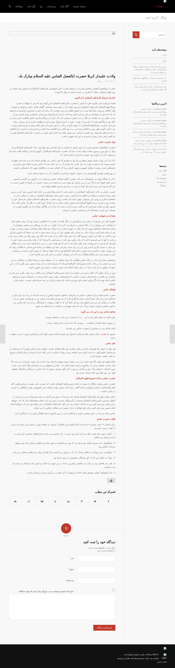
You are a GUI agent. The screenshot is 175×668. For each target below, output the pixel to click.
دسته (164, 174)
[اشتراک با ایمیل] (15, 501)
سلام (164, 60)
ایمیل (70, 569)
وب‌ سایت (69, 580)
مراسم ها (161, 182)
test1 (164, 55)
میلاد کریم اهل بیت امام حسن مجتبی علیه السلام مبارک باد (149, 133)
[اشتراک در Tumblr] (55, 501)
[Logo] (161, 6)
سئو (141, 658)
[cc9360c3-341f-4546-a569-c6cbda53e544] (62, 51)
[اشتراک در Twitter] (95, 501)
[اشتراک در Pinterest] (81, 501)
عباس (104, 334)
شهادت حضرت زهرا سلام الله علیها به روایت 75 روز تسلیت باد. (149, 142)
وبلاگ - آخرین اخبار (155, 17)
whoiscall (162, 149)
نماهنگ (163, 185)
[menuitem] (79, 6)
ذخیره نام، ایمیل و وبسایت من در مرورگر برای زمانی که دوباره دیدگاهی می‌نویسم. (45, 592)
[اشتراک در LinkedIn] (68, 501)
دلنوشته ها (161, 178)
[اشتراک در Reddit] (28, 501)
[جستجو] (9, 6)
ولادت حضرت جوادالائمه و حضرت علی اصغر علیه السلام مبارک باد (149, 112)
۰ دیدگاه (100, 81)
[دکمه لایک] (111, 480)
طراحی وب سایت (151, 658)
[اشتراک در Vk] (42, 501)
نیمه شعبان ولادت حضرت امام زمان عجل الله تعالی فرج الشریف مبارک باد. (150, 88)
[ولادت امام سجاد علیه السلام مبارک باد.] (172, 334)
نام (71, 558)
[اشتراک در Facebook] (108, 501)
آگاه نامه (162, 170)
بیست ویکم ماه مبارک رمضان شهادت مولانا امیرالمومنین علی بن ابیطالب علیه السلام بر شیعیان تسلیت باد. (149, 69)
